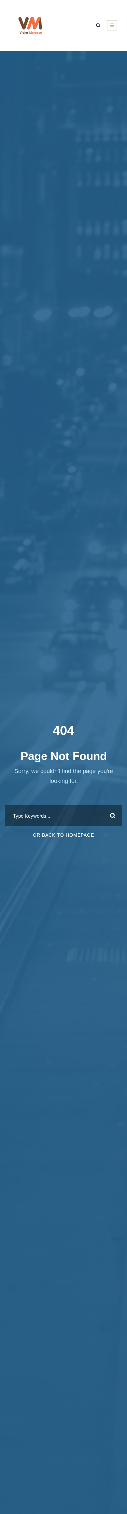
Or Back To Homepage (63, 835)
